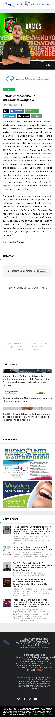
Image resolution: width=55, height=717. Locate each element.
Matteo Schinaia (41, 647)
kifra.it (40, 669)
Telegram (10, 116)
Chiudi (50, 714)
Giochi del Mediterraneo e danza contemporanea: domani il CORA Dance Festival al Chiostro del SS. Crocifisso (30, 583)
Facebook (18, 111)
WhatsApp (33, 111)
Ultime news (10, 519)
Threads (25, 116)
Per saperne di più (37, 714)
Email (38, 116)
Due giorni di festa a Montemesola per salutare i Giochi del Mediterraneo (27, 399)
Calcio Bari (8, 89)
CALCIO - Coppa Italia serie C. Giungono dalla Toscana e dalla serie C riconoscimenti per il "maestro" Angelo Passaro (26, 417)
